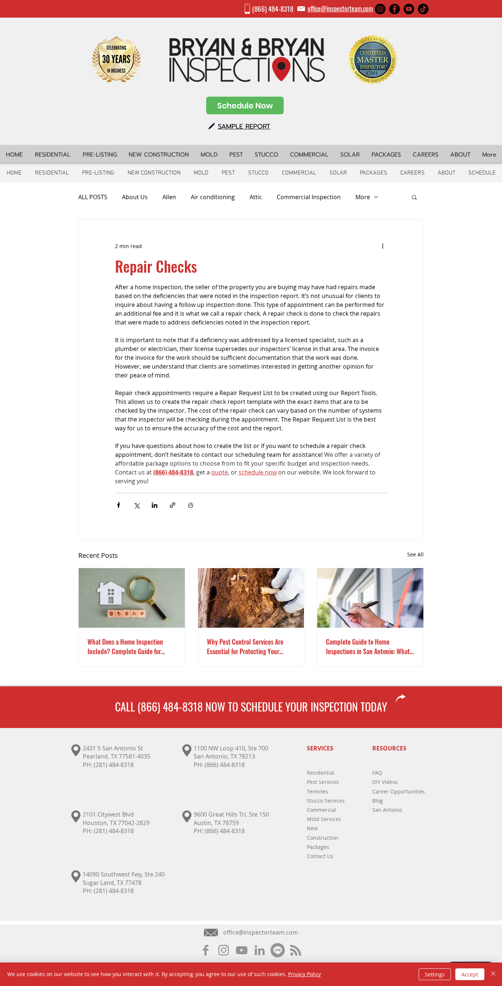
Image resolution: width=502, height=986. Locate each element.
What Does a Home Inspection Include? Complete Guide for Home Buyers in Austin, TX (125, 646)
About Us (135, 197)
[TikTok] (423, 9)
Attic (256, 197)
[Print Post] (190, 505)
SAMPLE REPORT (244, 126)
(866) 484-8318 (272, 8)
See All (415, 554)
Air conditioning (213, 197)
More (362, 197)
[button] (414, 197)
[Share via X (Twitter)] (136, 505)
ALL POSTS (92, 197)
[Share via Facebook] (118, 505)
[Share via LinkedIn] (154, 505)
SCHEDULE (262, 706)
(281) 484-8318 (114, 765)
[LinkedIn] (259, 950)
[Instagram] (380, 9)
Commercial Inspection (309, 197)
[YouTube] (409, 9)
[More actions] (382, 245)
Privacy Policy (304, 974)
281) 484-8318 (115, 831)
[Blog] (295, 950)
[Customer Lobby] (277, 950)
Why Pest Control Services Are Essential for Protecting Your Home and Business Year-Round (247, 646)
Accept (470, 974)
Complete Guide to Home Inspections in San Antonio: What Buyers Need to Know (368, 646)
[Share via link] (172, 505)
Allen (169, 197)
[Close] (493, 974)
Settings (435, 974)
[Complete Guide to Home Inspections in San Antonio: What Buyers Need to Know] (370, 598)
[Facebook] (394, 9)
